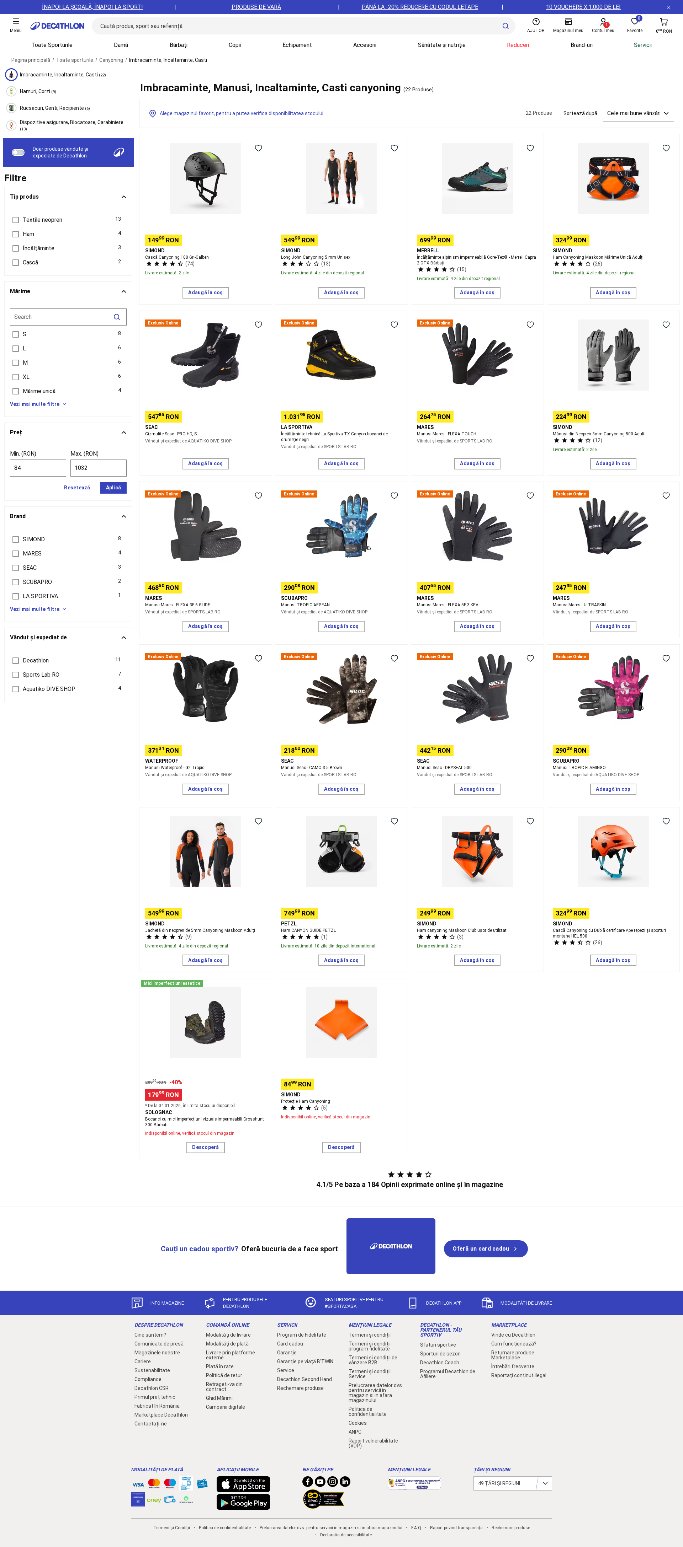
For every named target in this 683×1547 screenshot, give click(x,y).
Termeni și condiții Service (370, 1374)
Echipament (297, 45)
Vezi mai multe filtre (34, 404)
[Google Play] (243, 1506)
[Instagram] (332, 1483)
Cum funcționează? (513, 1343)
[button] (68, 220)
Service (285, 1370)
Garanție (287, 1352)
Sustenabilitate (152, 1370)
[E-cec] (138, 1503)
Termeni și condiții (370, 1334)
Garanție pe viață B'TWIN (305, 1361)
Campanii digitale (225, 1406)
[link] (486, 1248)
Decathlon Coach (439, 1362)
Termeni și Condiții (171, 1527)
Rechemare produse (300, 1388)
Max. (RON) (84, 453)
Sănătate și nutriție (442, 45)
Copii (235, 45)
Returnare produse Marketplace (512, 1355)
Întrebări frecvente (512, 1366)
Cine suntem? (150, 1334)
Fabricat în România (157, 1405)
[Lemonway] (186, 1499)
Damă (121, 45)
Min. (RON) (23, 453)
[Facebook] (307, 1483)
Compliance (148, 1379)
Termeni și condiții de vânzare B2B (373, 1360)
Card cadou (290, 1343)
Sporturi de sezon (440, 1353)
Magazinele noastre (157, 1352)
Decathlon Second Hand (304, 1379)
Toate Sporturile (52, 45)
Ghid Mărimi (219, 1398)
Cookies (358, 1422)
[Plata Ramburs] (170, 1501)
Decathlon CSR (151, 1388)
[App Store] (243, 1489)
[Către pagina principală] (57, 26)
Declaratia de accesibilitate (346, 1534)
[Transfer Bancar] (186, 1487)
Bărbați (178, 45)
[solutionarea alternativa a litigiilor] (414, 1486)
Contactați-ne (150, 1423)
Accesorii (364, 45)
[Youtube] (320, 1483)
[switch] (18, 152)
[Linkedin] (345, 1483)
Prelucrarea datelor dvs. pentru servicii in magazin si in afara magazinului (376, 1393)
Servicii (643, 45)
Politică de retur (224, 1375)
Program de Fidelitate (301, 1334)
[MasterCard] (154, 1485)
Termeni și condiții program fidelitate (370, 1346)
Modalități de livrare (228, 1334)
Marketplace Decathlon (161, 1414)
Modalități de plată (227, 1343)
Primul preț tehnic (154, 1397)
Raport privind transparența (456, 1527)
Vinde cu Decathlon (513, 1334)
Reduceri (518, 45)
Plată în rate (220, 1366)
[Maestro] (170, 1485)
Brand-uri (582, 45)
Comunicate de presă (159, 1343)
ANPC (355, 1431)
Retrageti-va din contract (224, 1387)
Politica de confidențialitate (368, 1412)
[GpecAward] (323, 1506)
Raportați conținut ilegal (518, 1375)
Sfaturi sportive (438, 1344)
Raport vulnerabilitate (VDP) (373, 1443)
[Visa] (138, 1483)
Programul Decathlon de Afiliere (447, 1374)
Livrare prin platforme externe (230, 1355)
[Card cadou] (202, 1485)
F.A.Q (416, 1527)
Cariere (142, 1361)
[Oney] (154, 1499)
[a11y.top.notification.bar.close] (668, 7)
